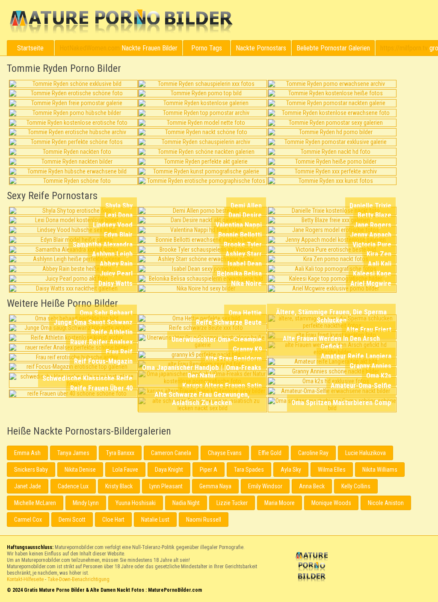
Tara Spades (249, 469)
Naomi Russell (203, 519)
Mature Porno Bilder (121, 22)
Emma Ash (27, 452)
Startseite (30, 48)
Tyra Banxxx (120, 452)
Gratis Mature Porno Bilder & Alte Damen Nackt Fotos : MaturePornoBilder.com (313, 568)
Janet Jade (27, 486)
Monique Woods (331, 502)
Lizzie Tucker (232, 502)
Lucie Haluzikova (365, 452)
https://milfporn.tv (404, 48)
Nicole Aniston (386, 502)
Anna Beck (312, 486)
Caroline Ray (313, 452)
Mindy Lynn (86, 502)
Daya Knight (169, 469)
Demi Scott (72, 519)
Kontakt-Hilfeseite (25, 579)
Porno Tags (206, 48)
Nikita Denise (80, 469)
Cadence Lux (73, 486)
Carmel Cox (28, 519)
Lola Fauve (125, 469)
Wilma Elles (332, 469)
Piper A (208, 469)
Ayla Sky (291, 469)
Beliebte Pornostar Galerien (333, 48)
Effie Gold (269, 452)
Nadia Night (186, 502)
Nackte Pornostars (261, 48)
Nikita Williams (379, 469)
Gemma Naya (215, 486)
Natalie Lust (155, 519)
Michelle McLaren (35, 502)
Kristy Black (119, 486)
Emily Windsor (265, 486)
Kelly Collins (355, 486)
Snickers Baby (31, 469)
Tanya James (73, 452)
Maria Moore (279, 502)
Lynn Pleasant (166, 486)
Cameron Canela (171, 452)
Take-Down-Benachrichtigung (78, 579)
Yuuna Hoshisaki (135, 502)
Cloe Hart (113, 519)
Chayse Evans (225, 452)
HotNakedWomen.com (89, 48)
